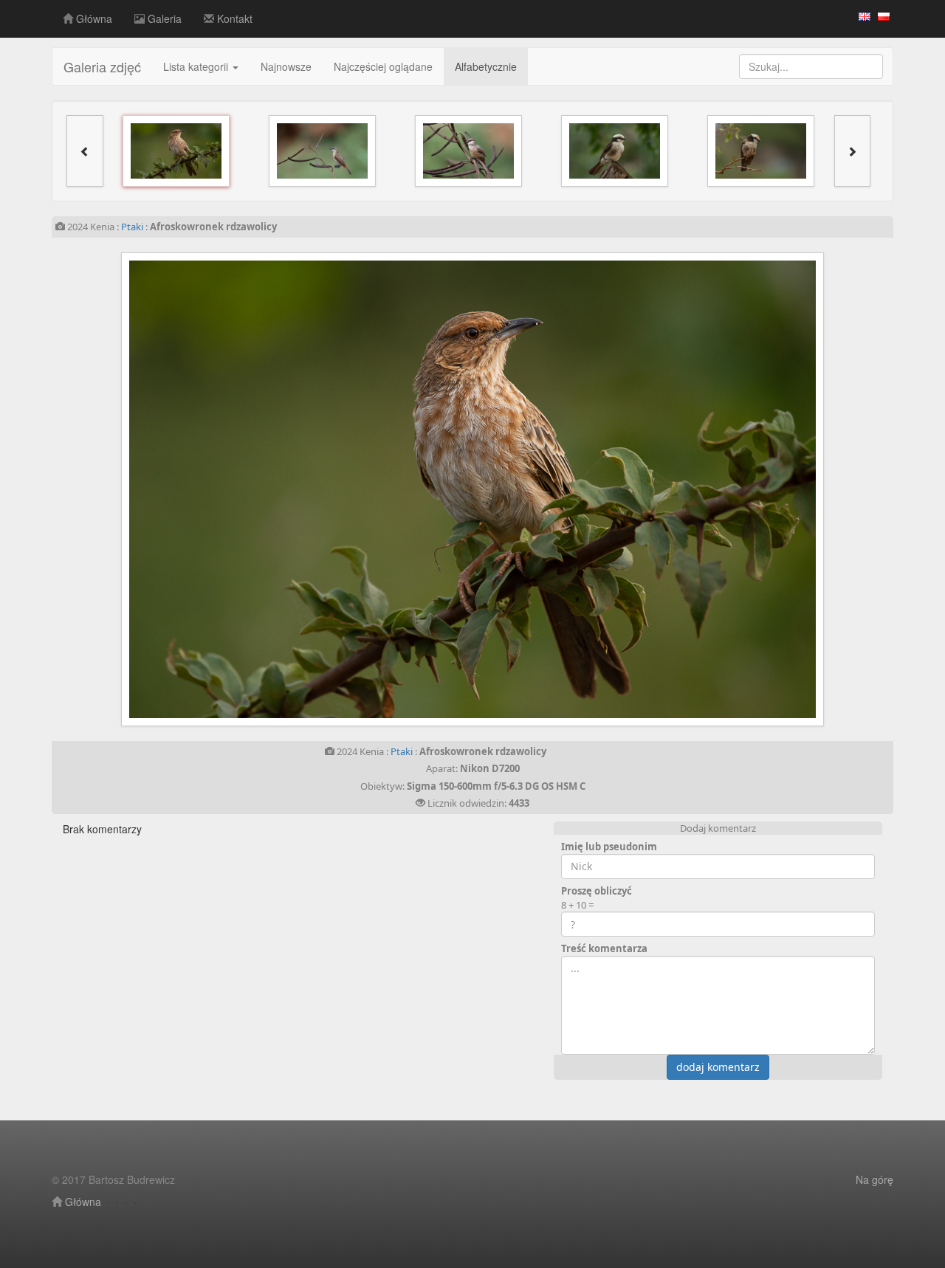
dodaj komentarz (718, 1067)
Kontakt (233, 18)
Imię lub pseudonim (609, 846)
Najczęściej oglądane (383, 66)
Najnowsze (286, 66)
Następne (704, 489)
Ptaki (132, 226)
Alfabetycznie (486, 66)
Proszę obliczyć (596, 890)
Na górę (874, 1179)
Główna (92, 18)
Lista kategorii (197, 66)
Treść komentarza (604, 948)
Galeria (163, 18)
